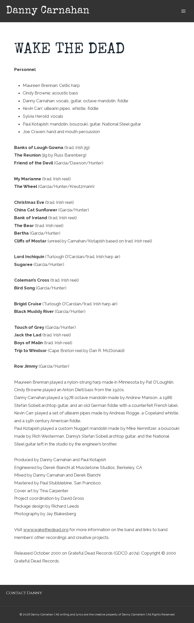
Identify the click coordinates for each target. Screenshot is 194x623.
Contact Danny (24, 593)
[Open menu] (183, 11)
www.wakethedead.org (45, 529)
